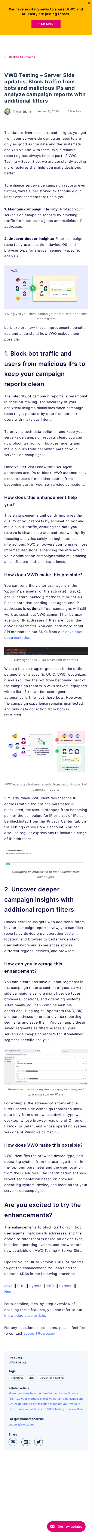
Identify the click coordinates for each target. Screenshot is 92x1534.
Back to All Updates (21, 57)
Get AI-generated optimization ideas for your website (44, 1403)
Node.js (10, 1291)
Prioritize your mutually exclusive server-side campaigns (46, 1398)
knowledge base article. (25, 1315)
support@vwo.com (40, 1333)
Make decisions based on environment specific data (43, 1393)
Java (8, 1286)
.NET (50, 1286)
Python (35, 1286)
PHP (21, 1286)
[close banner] (89, 3)
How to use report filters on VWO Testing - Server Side (46, 1409)
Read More (46, 24)
